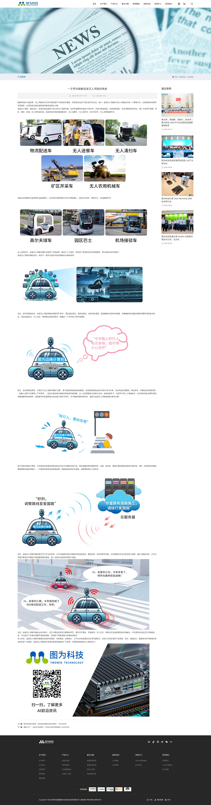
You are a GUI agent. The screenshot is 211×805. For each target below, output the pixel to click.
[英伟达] (92, 789)
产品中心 (114, 4)
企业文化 (42, 765)
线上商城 (165, 769)
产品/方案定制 (167, 765)
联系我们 (168, 4)
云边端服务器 (66, 769)
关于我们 (103, 4)
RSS (168, 800)
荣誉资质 (42, 774)
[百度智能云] (101, 789)
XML (151, 800)
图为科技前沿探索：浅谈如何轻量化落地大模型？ (41, 724)
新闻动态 (147, 4)
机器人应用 (91, 769)
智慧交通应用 (91, 760)
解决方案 (125, 4)
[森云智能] (110, 789)
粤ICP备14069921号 (94, 800)
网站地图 (160, 800)
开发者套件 (66, 765)
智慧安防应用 (91, 765)
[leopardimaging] (127, 789)
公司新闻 (115, 760)
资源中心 (157, 4)
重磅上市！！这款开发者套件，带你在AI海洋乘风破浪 (42, 727)
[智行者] (118, 789)
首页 (94, 4)
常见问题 (138, 765)
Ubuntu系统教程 (140, 760)
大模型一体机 (66, 774)
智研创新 (42, 778)
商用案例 (136, 4)
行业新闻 (190, 77)
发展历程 (42, 769)
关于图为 (42, 760)
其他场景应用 (91, 774)
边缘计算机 (66, 760)
